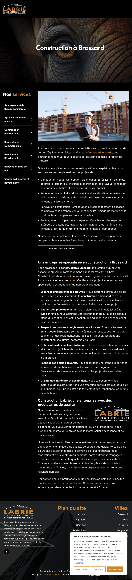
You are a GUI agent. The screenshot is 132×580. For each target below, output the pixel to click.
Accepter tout (115, 569)
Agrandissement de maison (15, 119)
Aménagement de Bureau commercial (15, 107)
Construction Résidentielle (11, 131)
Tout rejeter (98, 569)
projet (72, 280)
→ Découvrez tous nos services (60, 249)
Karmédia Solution (52, 574)
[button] (127, 9)
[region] (98, 553)
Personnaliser (82, 569)
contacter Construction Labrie (63, 483)
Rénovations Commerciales (12, 144)
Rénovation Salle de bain (15, 168)
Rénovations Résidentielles (12, 156)
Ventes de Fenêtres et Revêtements (16, 181)
